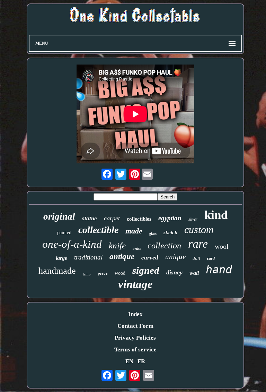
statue (89, 218)
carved (149, 257)
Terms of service (135, 349)
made (133, 231)
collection (164, 245)
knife (117, 245)
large (61, 258)
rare (198, 243)
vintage (135, 284)
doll (196, 258)
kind (216, 215)
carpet (112, 218)
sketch (170, 232)
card (211, 258)
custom (199, 229)
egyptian (169, 218)
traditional (88, 257)
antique (121, 256)
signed (145, 270)
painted (64, 232)
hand (219, 269)
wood (120, 273)
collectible (98, 229)
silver (192, 219)
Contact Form (135, 326)
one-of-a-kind (72, 244)
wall (194, 273)
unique (175, 257)
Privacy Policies (135, 337)
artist (137, 248)
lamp (87, 274)
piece (103, 273)
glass (153, 234)
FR (141, 361)
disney (174, 272)
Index (135, 314)
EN (129, 361)
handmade (57, 271)
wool (222, 246)
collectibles (139, 219)
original (59, 216)
